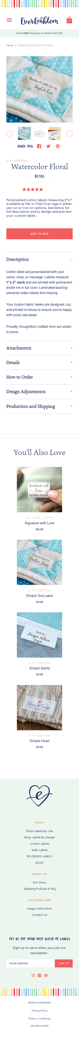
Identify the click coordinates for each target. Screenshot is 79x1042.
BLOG (39, 862)
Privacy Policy (39, 1010)
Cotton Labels (39, 843)
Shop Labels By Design (39, 837)
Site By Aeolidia (39, 1026)
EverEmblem (43, 1002)
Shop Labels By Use (39, 831)
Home (9, 45)
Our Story (39, 882)
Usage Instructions (39, 908)
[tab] (39, 259)
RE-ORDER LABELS (39, 856)
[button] (33, 189)
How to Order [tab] (19, 377)
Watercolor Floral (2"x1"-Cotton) (35, 45)
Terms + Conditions (39, 1018)
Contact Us (39, 915)
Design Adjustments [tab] (26, 392)
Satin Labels (39, 850)
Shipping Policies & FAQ (40, 888)
